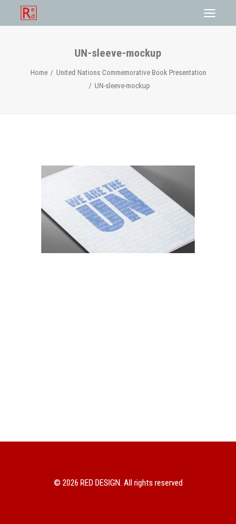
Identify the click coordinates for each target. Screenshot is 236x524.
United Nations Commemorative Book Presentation (131, 72)
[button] (209, 13)
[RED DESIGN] (29, 13)
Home (39, 72)
